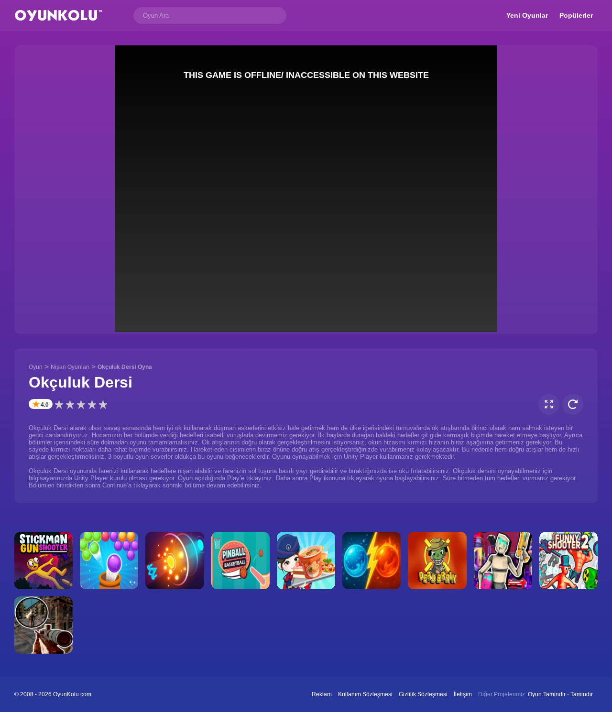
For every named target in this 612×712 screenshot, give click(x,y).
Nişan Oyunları (70, 367)
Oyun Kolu (58, 16)
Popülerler (576, 15)
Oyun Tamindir (547, 694)
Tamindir (581, 694)
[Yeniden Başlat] (572, 404)
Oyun (36, 367)
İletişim (463, 694)
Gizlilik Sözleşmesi (423, 694)
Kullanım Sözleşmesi (365, 694)
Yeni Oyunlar (527, 15)
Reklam (322, 694)
